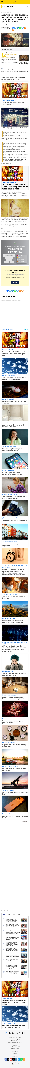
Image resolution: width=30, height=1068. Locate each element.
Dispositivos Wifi (9, 258)
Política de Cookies (15, 1048)
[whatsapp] (21, 1059)
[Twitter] (15, 28)
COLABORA (15, 282)
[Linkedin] (18, 28)
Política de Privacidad (15, 1046)
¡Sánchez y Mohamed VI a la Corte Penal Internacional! (12, 960)
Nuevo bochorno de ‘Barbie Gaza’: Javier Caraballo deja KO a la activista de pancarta (12, 925)
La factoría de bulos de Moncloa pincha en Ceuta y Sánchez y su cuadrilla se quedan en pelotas (13, 955)
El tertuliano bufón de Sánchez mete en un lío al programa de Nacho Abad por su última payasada (12, 937)
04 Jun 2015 (3, 28)
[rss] (24, 1059)
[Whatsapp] (20, 28)
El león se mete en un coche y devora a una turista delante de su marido (24, 64)
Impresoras (9, 260)
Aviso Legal (15, 1045)
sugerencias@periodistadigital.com (15, 1042)
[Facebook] (13, 28)
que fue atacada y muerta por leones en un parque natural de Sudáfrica (9, 56)
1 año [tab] (18, 914)
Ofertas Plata (21, 259)
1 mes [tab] (13, 914)
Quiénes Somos (15, 1051)
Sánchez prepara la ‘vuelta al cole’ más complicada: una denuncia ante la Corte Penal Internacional (12, 967)
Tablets (12, 261)
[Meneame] (25, 28)
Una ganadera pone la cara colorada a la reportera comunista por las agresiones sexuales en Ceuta (12, 943)
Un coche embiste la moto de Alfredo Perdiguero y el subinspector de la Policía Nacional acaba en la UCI (12, 919)
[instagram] (16, 1059)
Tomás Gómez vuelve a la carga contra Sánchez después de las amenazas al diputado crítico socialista (13, 973)
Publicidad (15, 1050)
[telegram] (19, 1059)
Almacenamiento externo (9, 256)
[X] (8, 1059)
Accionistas (15, 1053)
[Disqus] (15, 844)
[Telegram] (22, 28)
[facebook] (6, 1059)
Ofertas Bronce (21, 261)
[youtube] (11, 1059)
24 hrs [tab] (4, 914)
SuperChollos (21, 255)
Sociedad (8, 7)
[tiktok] (13, 1059)
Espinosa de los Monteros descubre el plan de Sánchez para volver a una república (12, 949)
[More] (13, 30)
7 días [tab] (9, 914)
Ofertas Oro (20, 257)
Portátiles (6, 261)
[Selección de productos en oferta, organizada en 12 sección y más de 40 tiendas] (15, 243)
